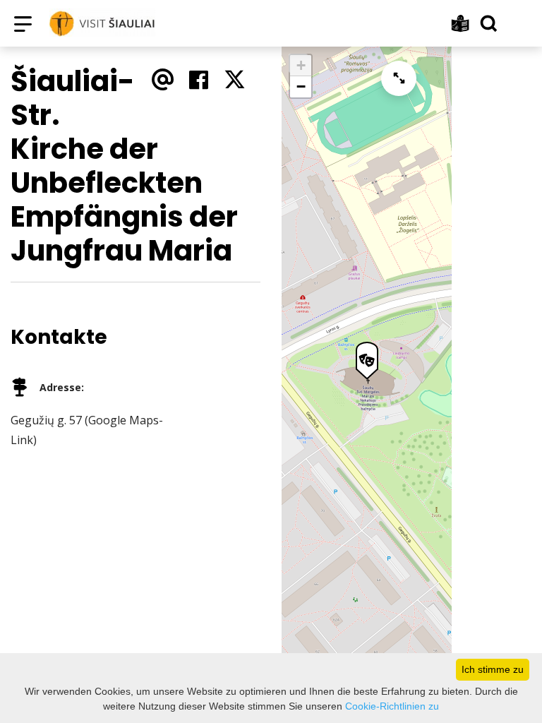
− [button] (301, 86)
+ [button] (301, 65)
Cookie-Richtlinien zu (392, 706)
